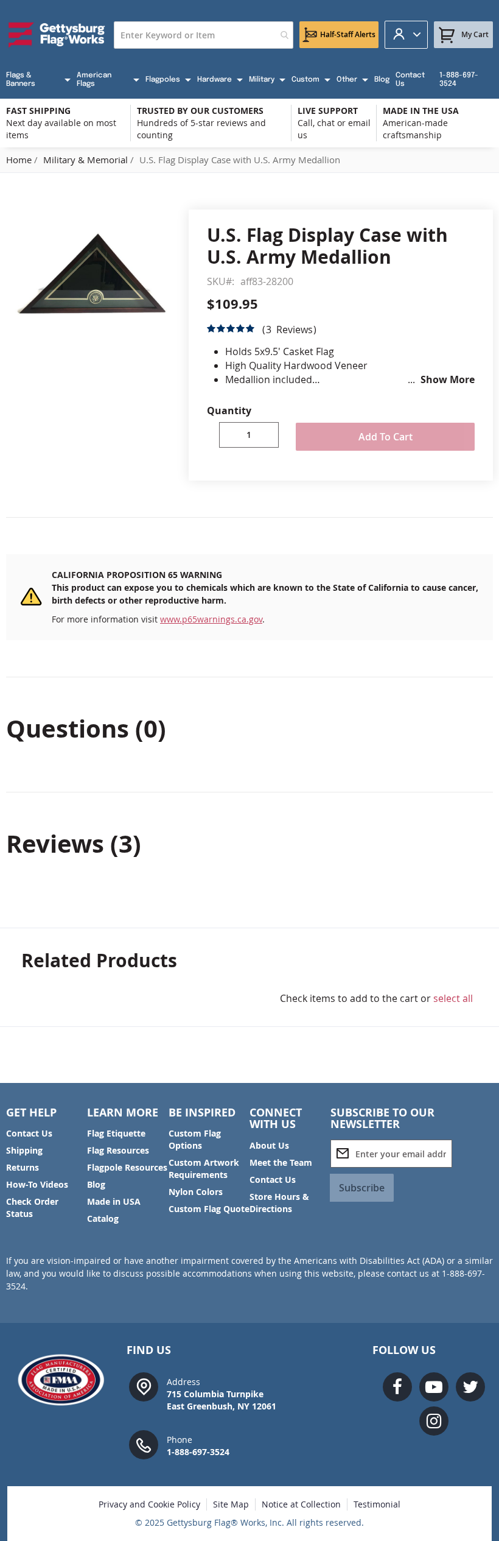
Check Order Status (32, 1207)
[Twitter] (470, 1387)
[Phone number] (144, 1444)
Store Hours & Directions (279, 1203)
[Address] (144, 1386)
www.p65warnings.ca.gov (211, 619)
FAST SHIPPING (38, 110)
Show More (447, 379)
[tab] (249, 728)
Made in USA (114, 1201)
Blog (96, 1184)
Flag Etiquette (116, 1133)
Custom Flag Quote (209, 1209)
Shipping (24, 1150)
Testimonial (377, 1504)
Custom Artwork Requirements (204, 1168)
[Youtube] (434, 1387)
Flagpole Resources (127, 1167)
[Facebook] (397, 1387)
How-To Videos (37, 1184)
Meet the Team (281, 1162)
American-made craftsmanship (415, 129)
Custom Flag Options (195, 1139)
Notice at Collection (301, 1504)
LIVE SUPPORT (328, 110)
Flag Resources (118, 1150)
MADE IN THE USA (421, 110)
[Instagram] (434, 1421)
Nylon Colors (196, 1191)
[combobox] (203, 35)
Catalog (103, 1218)
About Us (269, 1145)
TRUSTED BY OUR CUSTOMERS (200, 110)
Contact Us (29, 1133)
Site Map (231, 1504)
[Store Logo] (57, 34)
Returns (22, 1167)
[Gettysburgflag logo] (65, 1380)
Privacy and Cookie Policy (149, 1504)
